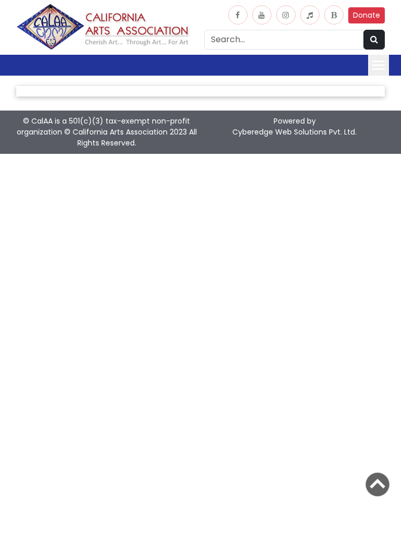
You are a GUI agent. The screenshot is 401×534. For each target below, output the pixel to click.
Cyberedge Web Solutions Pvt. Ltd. (294, 132)
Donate (366, 15)
